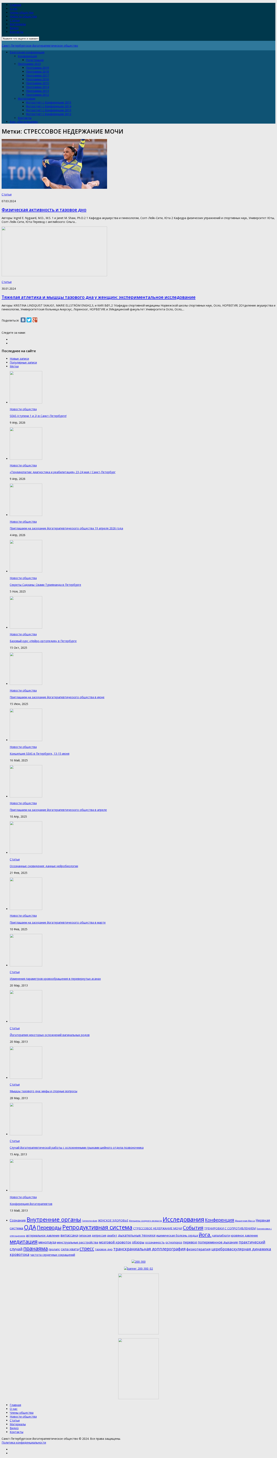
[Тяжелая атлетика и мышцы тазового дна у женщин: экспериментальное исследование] (54, 275)
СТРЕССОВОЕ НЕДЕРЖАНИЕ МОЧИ (157, 1228)
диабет (112, 1235)
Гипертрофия (89, 1220)
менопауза (47, 1242)
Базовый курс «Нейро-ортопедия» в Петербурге (43, 641)
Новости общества (23, 16)
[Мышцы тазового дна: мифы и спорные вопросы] (26, 1078)
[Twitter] (29, 319)
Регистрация (35, 60)
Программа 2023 (29, 64)
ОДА (30, 1227)
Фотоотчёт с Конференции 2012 (48, 114)
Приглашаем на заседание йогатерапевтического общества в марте (58, 922)
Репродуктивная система (97, 1227)
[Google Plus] (34, 319)
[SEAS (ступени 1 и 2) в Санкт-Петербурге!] (26, 402)
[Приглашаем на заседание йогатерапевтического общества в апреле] (26, 796)
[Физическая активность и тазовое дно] (54, 188)
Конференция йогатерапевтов (31, 1204)
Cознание (18, 1220)
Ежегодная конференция (27, 52)
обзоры (138, 1242)
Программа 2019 (37, 68)
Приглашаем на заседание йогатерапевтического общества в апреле (58, 810)
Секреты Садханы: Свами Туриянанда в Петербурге (45, 585)
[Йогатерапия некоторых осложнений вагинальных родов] (26, 1021)
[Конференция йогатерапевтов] (26, 1190)
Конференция (27, 56)
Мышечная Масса (245, 1220)
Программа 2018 (37, 71)
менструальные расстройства (77, 1242)
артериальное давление (43, 1235)
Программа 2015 (37, 83)
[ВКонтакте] (23, 319)
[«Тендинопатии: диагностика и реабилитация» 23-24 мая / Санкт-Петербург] (26, 459)
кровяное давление (244, 1235)
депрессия (99, 1235)
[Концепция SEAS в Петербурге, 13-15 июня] (26, 740)
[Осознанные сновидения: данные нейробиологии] (26, 853)
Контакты (16, 32)
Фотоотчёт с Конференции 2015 (48, 102)
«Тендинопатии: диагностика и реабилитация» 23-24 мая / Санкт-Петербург (63, 472)
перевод (190, 1242)
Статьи (15, 20)
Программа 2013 (37, 91)
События (193, 1227)
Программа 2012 (37, 95)
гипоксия (85, 1235)
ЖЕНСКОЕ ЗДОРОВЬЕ (113, 1220)
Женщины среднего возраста (145, 1220)
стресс (86, 1248)
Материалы (18, 24)
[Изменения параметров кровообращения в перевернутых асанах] (26, 965)
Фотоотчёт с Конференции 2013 (48, 110)
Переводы (49, 1227)
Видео (14, 28)
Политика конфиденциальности (24, 1442)
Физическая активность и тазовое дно (44, 210)
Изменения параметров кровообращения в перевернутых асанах (55, 979)
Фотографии (26, 98)
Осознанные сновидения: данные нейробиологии (44, 866)
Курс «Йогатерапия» (24, 122)
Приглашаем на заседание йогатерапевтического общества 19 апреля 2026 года (66, 528)
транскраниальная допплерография (149, 1249)
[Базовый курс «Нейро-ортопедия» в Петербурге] (26, 627)
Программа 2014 (37, 87)
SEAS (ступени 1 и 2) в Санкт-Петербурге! (38, 416)
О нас (13, 9)
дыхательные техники (137, 1235)
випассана (69, 1235)
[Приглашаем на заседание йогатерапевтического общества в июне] (26, 684)
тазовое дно (104, 1249)
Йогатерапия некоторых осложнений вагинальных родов (50, 1035)
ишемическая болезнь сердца (177, 1235)
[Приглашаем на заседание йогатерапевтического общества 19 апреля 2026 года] (26, 515)
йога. (205, 1234)
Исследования (183, 1219)
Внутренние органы (54, 1219)
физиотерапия (198, 1249)
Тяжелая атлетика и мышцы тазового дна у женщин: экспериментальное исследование (98, 297)
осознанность (155, 1242)
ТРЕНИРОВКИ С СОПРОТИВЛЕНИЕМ (230, 1228)
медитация (24, 1241)
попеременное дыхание (218, 1242)
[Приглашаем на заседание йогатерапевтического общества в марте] (26, 909)
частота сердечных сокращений (52, 1255)
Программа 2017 (37, 75)
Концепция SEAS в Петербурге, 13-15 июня (39, 753)
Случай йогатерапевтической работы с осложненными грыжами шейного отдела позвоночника (77, 1147)
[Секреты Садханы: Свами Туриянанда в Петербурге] (26, 571)
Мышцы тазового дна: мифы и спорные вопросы (43, 1091)
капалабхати (221, 1235)
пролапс (54, 1249)
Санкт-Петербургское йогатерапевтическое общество (40, 45)
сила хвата (70, 1249)
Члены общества (21, 12)
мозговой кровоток (115, 1242)
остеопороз (173, 1242)
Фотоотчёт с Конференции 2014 (48, 106)
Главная (15, 5)
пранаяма (35, 1248)
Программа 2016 (37, 79)
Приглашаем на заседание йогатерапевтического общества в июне (57, 697)
